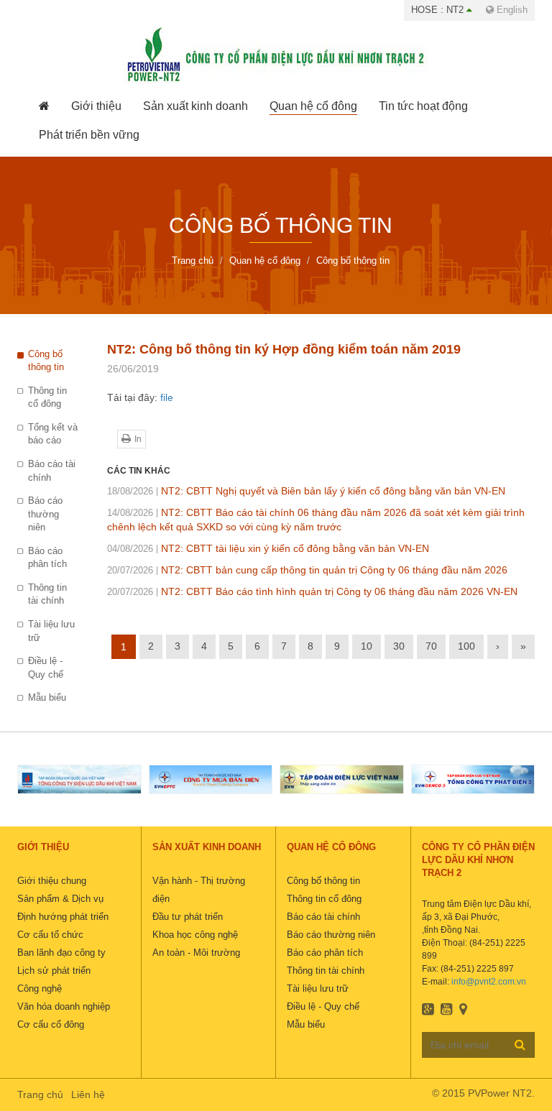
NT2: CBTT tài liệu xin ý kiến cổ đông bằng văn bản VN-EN (268, 548)
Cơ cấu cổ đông (50, 1024)
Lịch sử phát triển (54, 970)
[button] (96, 106)
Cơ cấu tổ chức (50, 934)
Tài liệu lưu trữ (51, 631)
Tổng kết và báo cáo (53, 434)
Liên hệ (88, 1094)
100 (466, 646)
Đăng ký (520, 1044)
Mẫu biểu (47, 697)
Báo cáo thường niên (45, 514)
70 (431, 646)
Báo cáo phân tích (47, 557)
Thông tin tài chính (47, 594)
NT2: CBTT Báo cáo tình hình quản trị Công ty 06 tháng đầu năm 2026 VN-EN (312, 591)
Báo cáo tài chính (51, 470)
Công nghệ (39, 988)
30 (399, 646)
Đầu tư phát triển (187, 916)
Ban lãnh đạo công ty (61, 952)
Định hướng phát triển (63, 916)
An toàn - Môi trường (196, 952)
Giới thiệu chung (51, 880)
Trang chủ (40, 1094)
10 (366, 646)
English (511, 9)
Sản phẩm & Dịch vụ (60, 898)
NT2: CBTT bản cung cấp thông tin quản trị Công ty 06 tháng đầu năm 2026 (307, 570)
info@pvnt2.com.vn (488, 982)
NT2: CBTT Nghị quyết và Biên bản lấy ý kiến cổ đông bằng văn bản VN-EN (306, 491)
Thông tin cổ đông (47, 397)
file (166, 397)
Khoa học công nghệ (195, 934)
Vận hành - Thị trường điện (198, 889)
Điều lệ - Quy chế (45, 667)
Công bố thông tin (46, 361)
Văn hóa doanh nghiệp (63, 1006)
